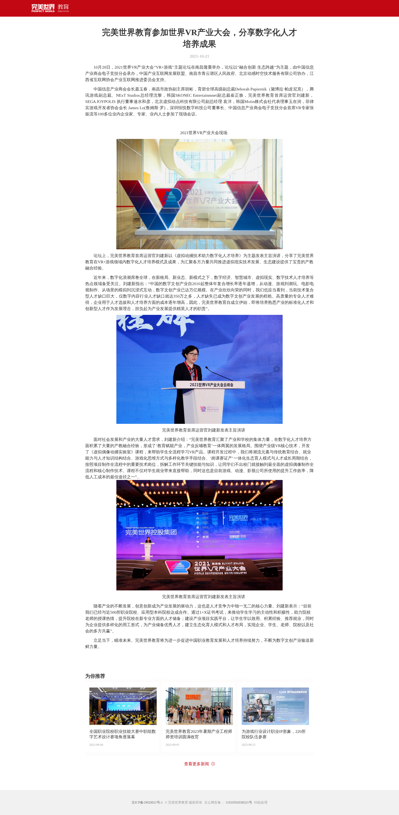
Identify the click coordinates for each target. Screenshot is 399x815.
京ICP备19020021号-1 (147, 802)
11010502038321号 (238, 802)
